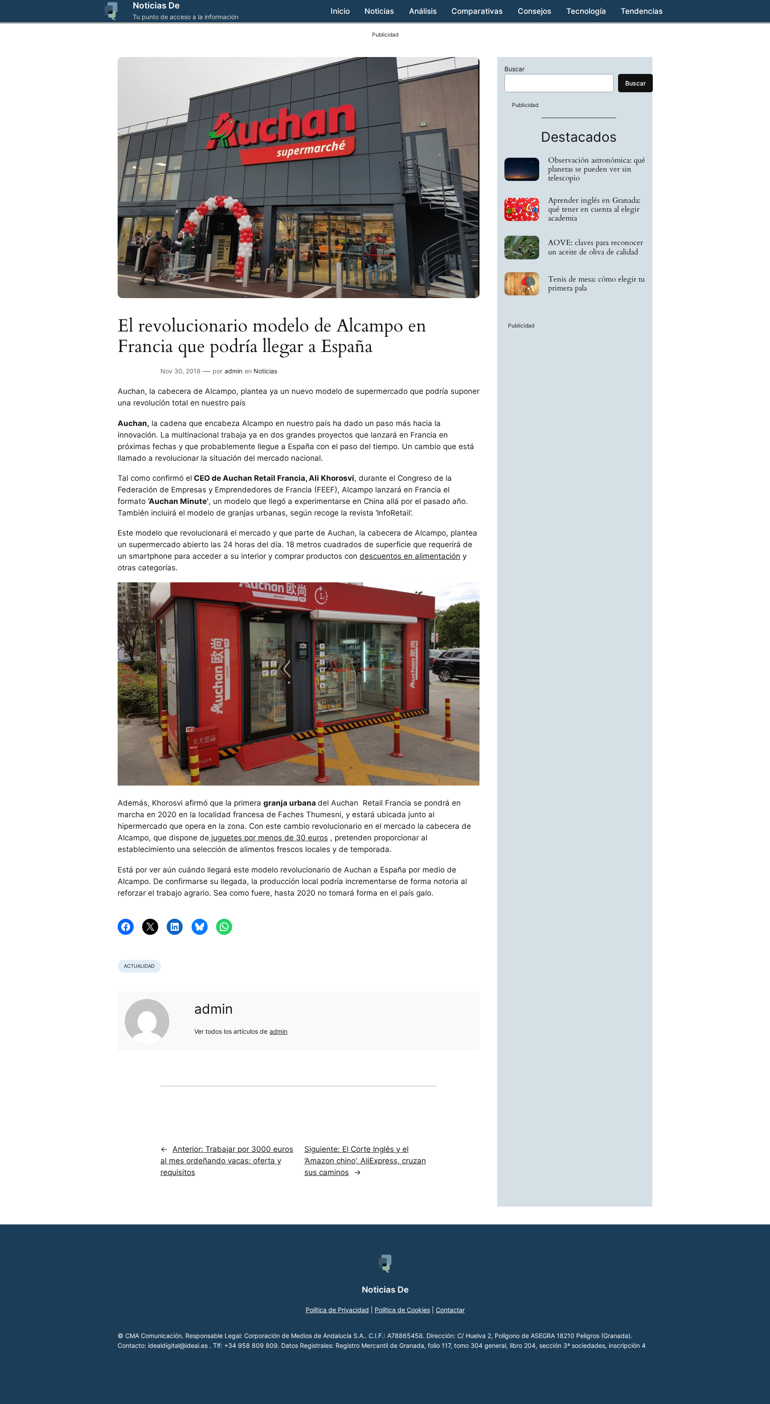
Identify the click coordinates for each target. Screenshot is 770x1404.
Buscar (514, 69)
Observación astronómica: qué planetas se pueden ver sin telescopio (596, 169)
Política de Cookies (402, 1310)
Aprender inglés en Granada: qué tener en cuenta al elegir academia (594, 209)
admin (233, 371)
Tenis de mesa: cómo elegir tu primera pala (596, 284)
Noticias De (156, 5)
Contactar (450, 1310)
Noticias (265, 371)
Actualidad (139, 966)
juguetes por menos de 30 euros (268, 837)
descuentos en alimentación (410, 556)
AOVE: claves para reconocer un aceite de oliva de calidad (595, 247)
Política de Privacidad (337, 1310)
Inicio (340, 11)
